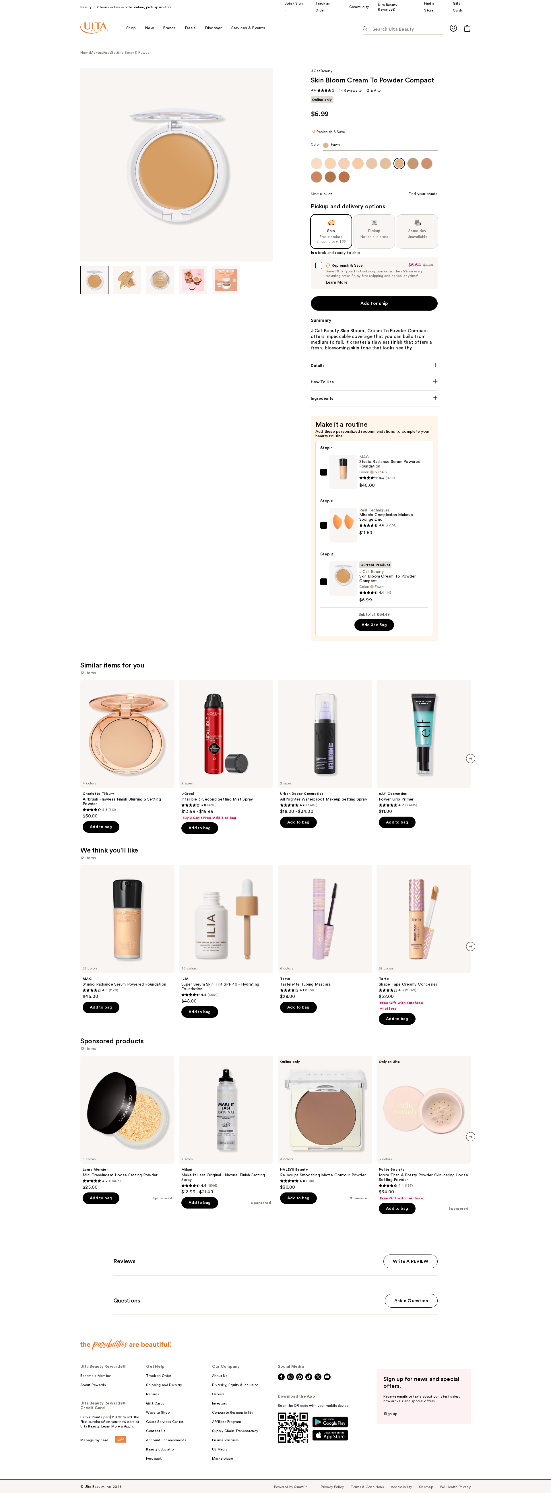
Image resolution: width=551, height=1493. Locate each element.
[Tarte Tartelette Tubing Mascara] (325, 932)
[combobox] (374, 146)
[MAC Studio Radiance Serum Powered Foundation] (127, 932)
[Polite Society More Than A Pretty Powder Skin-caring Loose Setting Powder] (424, 1128)
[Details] (374, 366)
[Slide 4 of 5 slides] (193, 280)
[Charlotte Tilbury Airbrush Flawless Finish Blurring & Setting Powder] (127, 749)
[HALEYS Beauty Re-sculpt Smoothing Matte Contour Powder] (325, 1123)
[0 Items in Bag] (467, 28)
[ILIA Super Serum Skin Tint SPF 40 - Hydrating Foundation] (226, 934)
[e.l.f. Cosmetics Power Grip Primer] (424, 747)
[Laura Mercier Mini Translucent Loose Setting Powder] (127, 1123)
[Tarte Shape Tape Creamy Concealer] (424, 938)
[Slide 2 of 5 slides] (127, 280)
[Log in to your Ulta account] (453, 28)
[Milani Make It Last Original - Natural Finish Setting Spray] (226, 1125)
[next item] (470, 758)
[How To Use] (374, 382)
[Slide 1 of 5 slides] (94, 280)
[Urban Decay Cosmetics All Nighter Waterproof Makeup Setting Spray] (325, 747)
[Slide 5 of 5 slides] (226, 280)
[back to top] (533, 1475)
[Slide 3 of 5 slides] (160, 280)
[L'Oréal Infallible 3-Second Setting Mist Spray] (226, 750)
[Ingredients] (374, 398)
